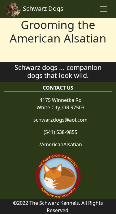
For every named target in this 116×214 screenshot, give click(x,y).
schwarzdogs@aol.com (60, 119)
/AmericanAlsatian (60, 144)
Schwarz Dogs (43, 8)
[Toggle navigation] (103, 9)
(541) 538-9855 (60, 132)
